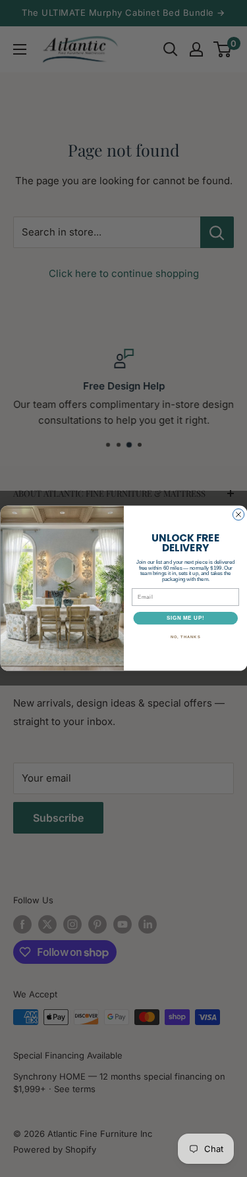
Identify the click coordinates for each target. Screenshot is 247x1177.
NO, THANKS (185, 638)
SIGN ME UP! (185, 618)
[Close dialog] (238, 514)
